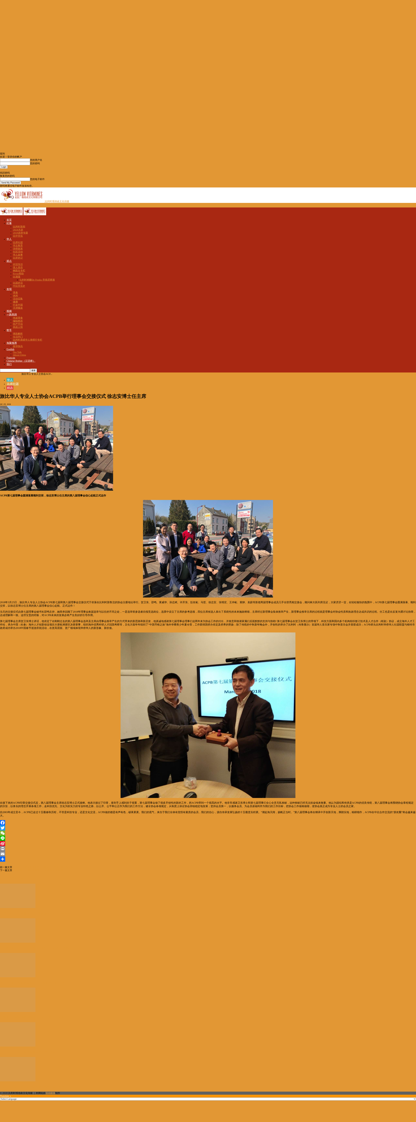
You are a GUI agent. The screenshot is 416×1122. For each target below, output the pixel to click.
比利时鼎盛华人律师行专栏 (27, 340)
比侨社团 (18, 242)
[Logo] (11, 214)
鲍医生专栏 (19, 270)
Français (10, 357)
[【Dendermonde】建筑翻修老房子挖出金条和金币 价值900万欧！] (17, 1045)
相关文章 (6, 877)
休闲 (15, 295)
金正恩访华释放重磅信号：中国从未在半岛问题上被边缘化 (44, 867)
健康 (15, 301)
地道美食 (18, 318)
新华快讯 (18, 346)
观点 (9, 261)
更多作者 (17, 877)
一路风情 (11, 314)
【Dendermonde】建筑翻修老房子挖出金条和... (30, 1052)
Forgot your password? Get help (16, 170)
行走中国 (18, 305)
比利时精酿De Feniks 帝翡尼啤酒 (37, 280)
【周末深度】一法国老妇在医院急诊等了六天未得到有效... (38, 913)
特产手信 (18, 324)
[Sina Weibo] (208, 843)
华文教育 (18, 245)
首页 (9, 220)
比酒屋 (16, 276)
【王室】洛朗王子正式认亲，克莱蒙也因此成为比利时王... (38, 948)
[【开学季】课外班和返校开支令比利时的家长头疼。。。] (17, 1080)
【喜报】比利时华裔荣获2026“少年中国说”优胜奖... (33, 1017)
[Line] (208, 838)
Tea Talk (17, 352)
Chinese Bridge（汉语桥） (20, 360)
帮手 (9, 330)
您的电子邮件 (37, 179)
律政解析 (18, 333)
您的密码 (35, 163)
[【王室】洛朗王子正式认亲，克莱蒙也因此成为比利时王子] (17, 942)
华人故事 (18, 254)
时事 (9, 223)
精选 (10, 387)
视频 (9, 311)
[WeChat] (208, 833)
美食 (15, 292)
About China (19, 355)
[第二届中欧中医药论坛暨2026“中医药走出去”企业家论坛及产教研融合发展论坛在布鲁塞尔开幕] (17, 976)
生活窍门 (18, 336)
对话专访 (18, 264)
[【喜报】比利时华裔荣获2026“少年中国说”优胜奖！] (17, 1011)
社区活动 (18, 251)
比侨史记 (18, 258)
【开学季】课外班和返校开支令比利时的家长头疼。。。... (38, 1086)
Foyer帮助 (18, 273)
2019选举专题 (20, 233)
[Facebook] (208, 822)
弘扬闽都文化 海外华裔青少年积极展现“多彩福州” (39, 870)
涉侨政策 (18, 248)
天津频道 (18, 308)
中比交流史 (19, 286)
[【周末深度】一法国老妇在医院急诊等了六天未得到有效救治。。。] (17, 907)
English (10, 349)
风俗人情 (18, 327)
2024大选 (18, 229)
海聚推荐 (11, 343)
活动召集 (18, 298)
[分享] (208, 859)
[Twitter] (208, 827)
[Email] (208, 853)
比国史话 (18, 283)
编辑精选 (18, 321)
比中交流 (18, 236)
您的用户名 (36, 160)
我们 (9, 364)
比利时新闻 (19, 226)
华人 (9, 239)
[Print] (208, 848)
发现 (9, 289)
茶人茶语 (18, 267)
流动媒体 (50, 1093)
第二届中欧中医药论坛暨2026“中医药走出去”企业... (33, 982)
